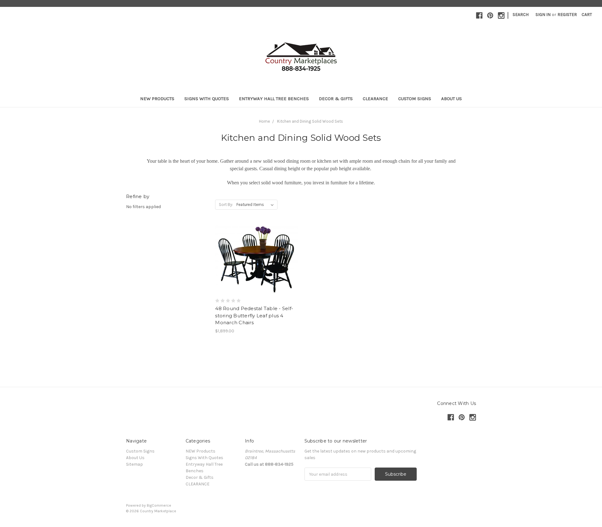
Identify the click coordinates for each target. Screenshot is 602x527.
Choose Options (256, 270)
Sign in (543, 14)
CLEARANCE (375, 98)
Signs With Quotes (206, 98)
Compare (254, 259)
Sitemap (134, 464)
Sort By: (226, 204)
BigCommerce (159, 505)
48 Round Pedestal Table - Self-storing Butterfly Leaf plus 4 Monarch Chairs (254, 315)
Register (567, 14)
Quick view (256, 248)
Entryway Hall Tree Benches (274, 98)
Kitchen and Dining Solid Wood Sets (310, 121)
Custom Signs (414, 98)
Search (521, 14)
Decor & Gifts (336, 98)
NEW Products (157, 98)
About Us (451, 98)
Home (264, 121)
